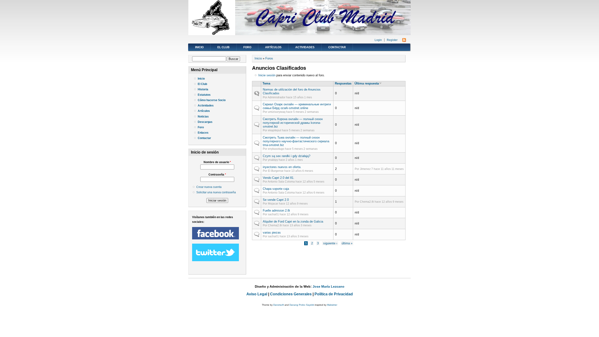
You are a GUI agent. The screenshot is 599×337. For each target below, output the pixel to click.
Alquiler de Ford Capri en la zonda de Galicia (293, 221)
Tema (266, 83)
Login (378, 40)
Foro (247, 47)
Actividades (304, 47)
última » (347, 243)
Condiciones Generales (291, 294)
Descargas (205, 122)
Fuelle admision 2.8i (276, 210)
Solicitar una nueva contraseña (216, 192)
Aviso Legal (256, 294)
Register (392, 40)
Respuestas (343, 83)
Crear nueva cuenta (209, 187)
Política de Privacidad (333, 294)
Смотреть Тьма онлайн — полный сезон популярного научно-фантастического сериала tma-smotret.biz (296, 141)
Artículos (273, 47)
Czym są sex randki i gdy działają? (286, 156)
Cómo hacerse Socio (212, 100)
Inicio (199, 47)
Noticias (203, 116)
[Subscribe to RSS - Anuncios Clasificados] (404, 41)
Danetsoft (278, 305)
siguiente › (330, 243)
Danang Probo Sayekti (301, 305)
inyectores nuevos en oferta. (282, 167)
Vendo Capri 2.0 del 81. (278, 177)
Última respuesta (366, 83)
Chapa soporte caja (276, 188)
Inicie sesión (266, 75)
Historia (203, 89)
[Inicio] (299, 34)
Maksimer (332, 305)
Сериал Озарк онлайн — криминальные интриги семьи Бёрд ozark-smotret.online (297, 106)
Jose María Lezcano (328, 286)
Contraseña (217, 174)
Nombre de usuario (217, 162)
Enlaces (203, 132)
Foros (269, 58)
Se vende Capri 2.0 (276, 199)
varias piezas (272, 232)
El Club (223, 47)
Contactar (337, 47)
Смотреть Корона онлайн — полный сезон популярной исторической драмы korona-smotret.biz (293, 122)
